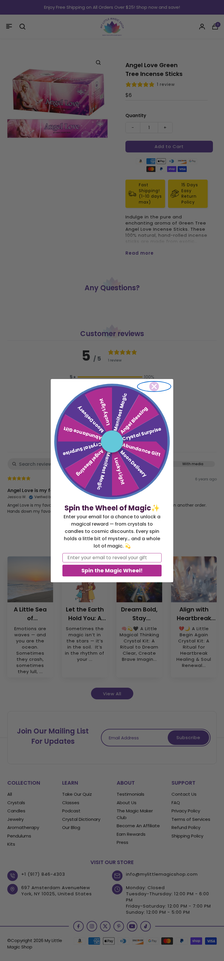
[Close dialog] (154, 386)
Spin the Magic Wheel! (112, 570)
